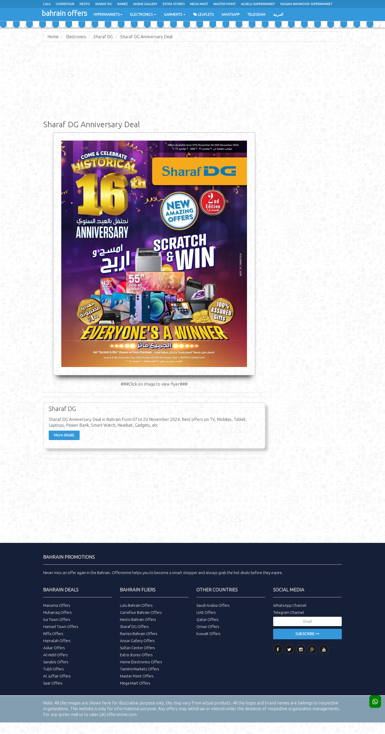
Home (53, 36)
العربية (278, 14)
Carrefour (65, 3)
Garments (173, 14)
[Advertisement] (192, 83)
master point (224, 3)
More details (64, 435)
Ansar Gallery (145, 3)
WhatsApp (231, 14)
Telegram (256, 14)
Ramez (122, 3)
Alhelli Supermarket (258, 3)
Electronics (141, 14)
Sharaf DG (103, 36)
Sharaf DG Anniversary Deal (146, 36)
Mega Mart (199, 3)
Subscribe (305, 634)
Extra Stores (174, 3)
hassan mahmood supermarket (306, 3)
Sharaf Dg (103, 3)
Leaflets (205, 14)
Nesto (85, 3)
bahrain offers (64, 13)
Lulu (47, 3)
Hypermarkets (107, 14)
